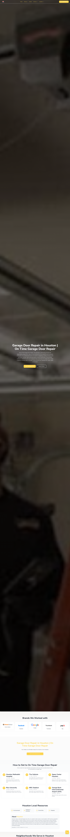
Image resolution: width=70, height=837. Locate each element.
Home (21, 1)
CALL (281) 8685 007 (64, 1)
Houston (20, 817)
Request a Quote (41, 366)
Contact (30, 1)
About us (25, 1)
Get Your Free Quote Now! (34, 753)
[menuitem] (35, 1)
